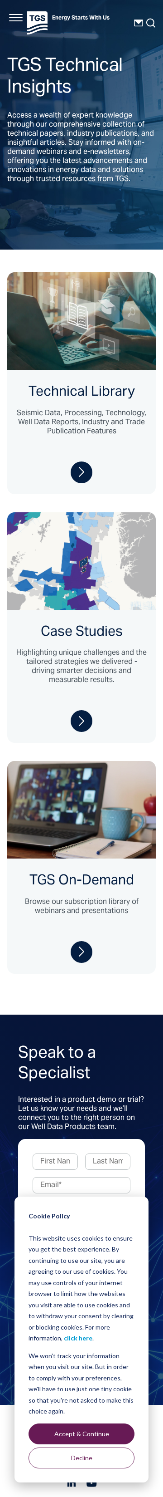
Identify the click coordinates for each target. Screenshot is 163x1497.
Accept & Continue (81, 1434)
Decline (81, 1458)
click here (78, 1338)
